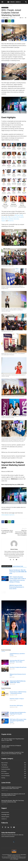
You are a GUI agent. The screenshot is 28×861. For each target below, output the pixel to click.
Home (2, 5)
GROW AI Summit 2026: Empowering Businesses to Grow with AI (16, 587)
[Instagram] (11, 560)
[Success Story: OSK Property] (5, 707)
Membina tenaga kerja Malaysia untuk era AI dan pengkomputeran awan (13, 794)
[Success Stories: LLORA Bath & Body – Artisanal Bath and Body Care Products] (5, 693)
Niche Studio (4, 219)
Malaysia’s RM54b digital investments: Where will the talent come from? (11, 787)
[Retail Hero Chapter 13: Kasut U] (5, 700)
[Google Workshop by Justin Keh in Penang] (5, 655)
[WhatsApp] (9, 21)
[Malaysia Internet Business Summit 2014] (5, 675)
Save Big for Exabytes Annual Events (18, 667)
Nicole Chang (5, 17)
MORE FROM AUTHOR (18, 566)
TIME (9, 217)
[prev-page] (2, 592)
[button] (2, 2)
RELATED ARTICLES (6, 566)
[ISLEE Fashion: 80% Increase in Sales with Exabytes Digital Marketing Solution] (5, 721)
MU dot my (10, 220)
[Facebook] (2, 21)
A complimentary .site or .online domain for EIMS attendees (7, 532)
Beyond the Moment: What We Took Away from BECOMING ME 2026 (17, 571)
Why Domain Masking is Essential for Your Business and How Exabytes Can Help (12, 753)
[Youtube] (17, 560)
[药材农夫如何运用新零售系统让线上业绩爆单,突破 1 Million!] (5, 682)
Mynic (2, 217)
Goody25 (21, 217)
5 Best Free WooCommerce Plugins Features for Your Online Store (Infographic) (21, 533)
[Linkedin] (12, 21)
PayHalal (11, 219)
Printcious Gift (14, 217)
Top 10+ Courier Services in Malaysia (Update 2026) (11, 746)
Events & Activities (9, 5)
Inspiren (3, 220)
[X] (6, 21)
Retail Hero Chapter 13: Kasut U (17, 698)
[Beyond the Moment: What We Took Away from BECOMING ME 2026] (5, 571)
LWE (6, 217)
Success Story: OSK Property (16, 705)
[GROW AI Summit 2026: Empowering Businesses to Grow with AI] (5, 587)
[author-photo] (14, 547)
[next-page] (5, 592)
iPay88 (21, 215)
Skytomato (16, 219)
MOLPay (17, 215)
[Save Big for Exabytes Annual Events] (5, 669)
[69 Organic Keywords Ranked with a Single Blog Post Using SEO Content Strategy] (5, 714)
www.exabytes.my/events (7, 514)
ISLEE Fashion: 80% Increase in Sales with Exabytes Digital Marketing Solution (18, 721)
